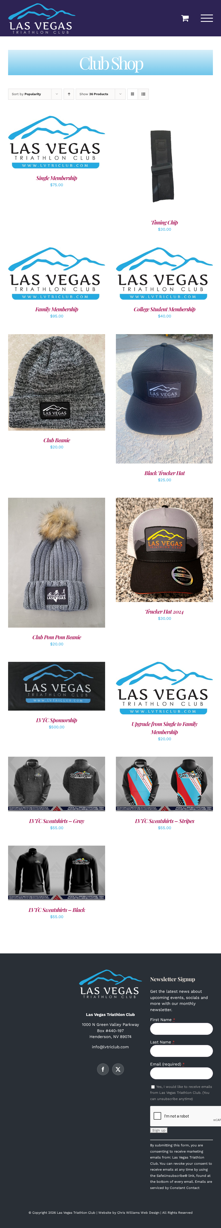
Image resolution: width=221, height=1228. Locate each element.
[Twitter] (118, 1069)
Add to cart (44, 143)
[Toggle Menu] (207, 18)
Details (73, 143)
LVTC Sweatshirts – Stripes (164, 820)
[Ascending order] (69, 94)
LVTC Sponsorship (56, 720)
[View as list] (143, 94)
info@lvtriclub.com (110, 1046)
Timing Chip (164, 222)
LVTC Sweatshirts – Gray (56, 820)
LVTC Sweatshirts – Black (57, 909)
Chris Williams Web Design (138, 1213)
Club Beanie (56, 440)
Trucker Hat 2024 (164, 611)
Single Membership (56, 177)
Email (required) (167, 1064)
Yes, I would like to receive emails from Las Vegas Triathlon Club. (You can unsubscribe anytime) (181, 1093)
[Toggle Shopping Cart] (185, 18)
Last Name (162, 1042)
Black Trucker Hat (164, 472)
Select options (44, 274)
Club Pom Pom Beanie (56, 637)
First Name (162, 1019)
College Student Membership (164, 309)
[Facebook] (103, 1069)
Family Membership (56, 309)
